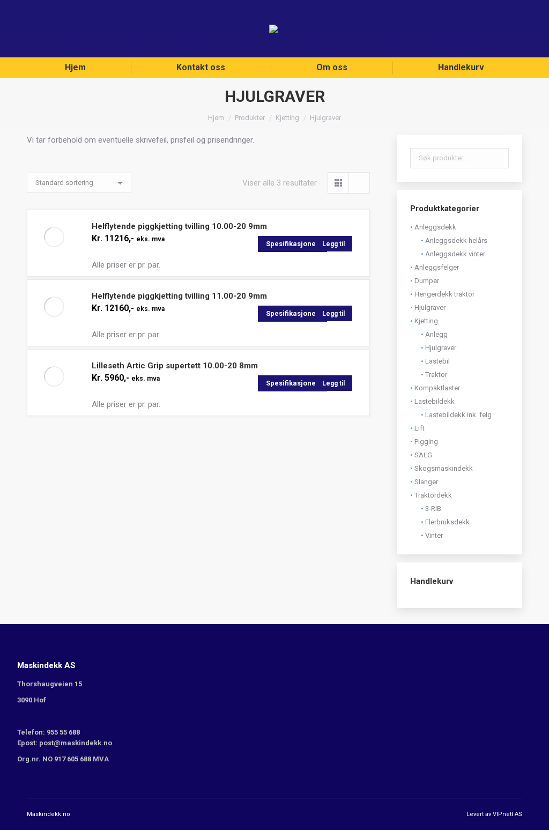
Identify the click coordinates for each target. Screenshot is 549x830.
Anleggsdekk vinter (455, 254)
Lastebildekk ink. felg (458, 415)
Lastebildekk (434, 401)
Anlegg (436, 334)
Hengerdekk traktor (444, 294)
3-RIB (433, 509)
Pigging (426, 442)
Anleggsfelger (436, 267)
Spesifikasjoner (292, 244)
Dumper (426, 281)
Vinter (434, 535)
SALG (423, 455)
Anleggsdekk (435, 227)
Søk (497, 158)
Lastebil (437, 361)
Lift (419, 428)
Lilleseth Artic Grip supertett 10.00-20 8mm (175, 365)
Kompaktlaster (437, 388)
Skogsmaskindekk (443, 468)
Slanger (426, 482)
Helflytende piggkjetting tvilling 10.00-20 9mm (179, 226)
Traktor (436, 374)
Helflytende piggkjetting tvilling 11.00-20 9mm (179, 296)
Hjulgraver (430, 307)
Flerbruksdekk (447, 522)
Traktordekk (433, 495)
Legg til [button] (333, 244)
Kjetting (426, 321)
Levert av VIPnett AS (494, 814)
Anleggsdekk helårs (456, 240)
